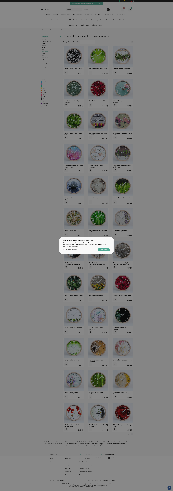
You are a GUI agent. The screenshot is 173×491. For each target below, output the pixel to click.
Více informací (74, 246)
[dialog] (86, 245)
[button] (70, 250)
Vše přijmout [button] (103, 249)
